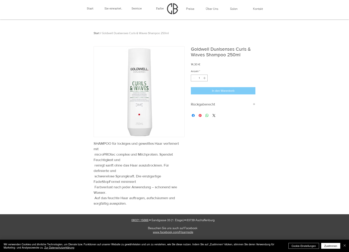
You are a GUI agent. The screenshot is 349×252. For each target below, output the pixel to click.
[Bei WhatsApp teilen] (207, 115)
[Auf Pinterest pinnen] (200, 115)
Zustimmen (330, 246)
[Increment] (204, 78)
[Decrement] (193, 78)
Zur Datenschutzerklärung (59, 247)
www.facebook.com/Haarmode (173, 232)
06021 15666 (140, 220)
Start (96, 33)
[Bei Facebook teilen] (193, 115)
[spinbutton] (199, 78)
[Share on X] (214, 115)
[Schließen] (344, 246)
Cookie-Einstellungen (304, 246)
